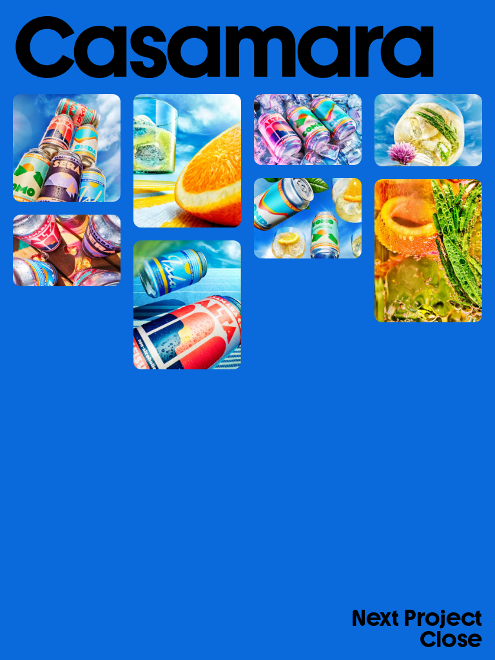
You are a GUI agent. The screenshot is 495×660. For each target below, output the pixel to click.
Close (451, 638)
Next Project (416, 619)
